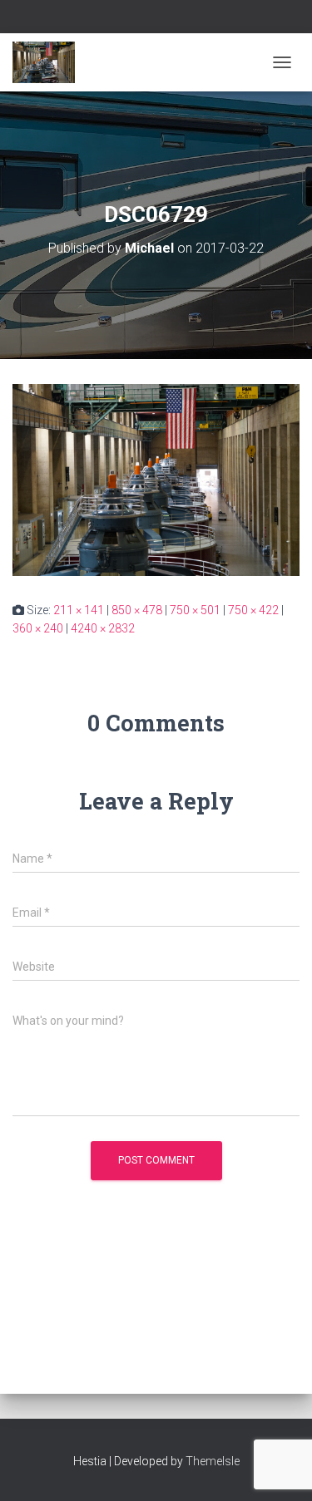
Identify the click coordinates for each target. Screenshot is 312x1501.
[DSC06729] (156, 478)
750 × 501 (195, 610)
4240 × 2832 (103, 628)
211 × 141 (78, 610)
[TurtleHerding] (49, 62)
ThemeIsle (213, 1461)
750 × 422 (253, 610)
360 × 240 (37, 628)
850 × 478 (136, 610)
